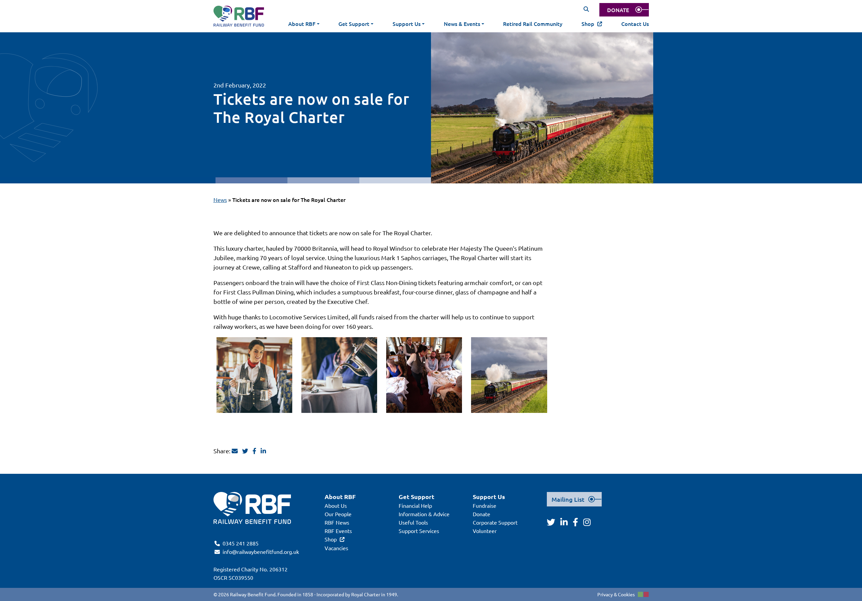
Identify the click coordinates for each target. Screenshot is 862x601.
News (220, 199)
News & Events (462, 23)
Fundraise (484, 505)
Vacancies (336, 547)
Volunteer (485, 530)
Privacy (605, 594)
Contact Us (635, 23)
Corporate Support (495, 522)
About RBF (302, 23)
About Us (336, 505)
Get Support (353, 23)
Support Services (419, 530)
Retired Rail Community (532, 23)
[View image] (254, 375)
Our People (338, 513)
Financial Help (415, 505)
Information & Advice (424, 513)
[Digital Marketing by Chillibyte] (643, 594)
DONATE (618, 9)
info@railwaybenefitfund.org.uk (261, 551)
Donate (481, 513)
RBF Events (338, 530)
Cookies (626, 594)
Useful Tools (413, 522)
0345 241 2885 (241, 543)
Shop (588, 23)
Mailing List (568, 499)
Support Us (407, 23)
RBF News (337, 522)
